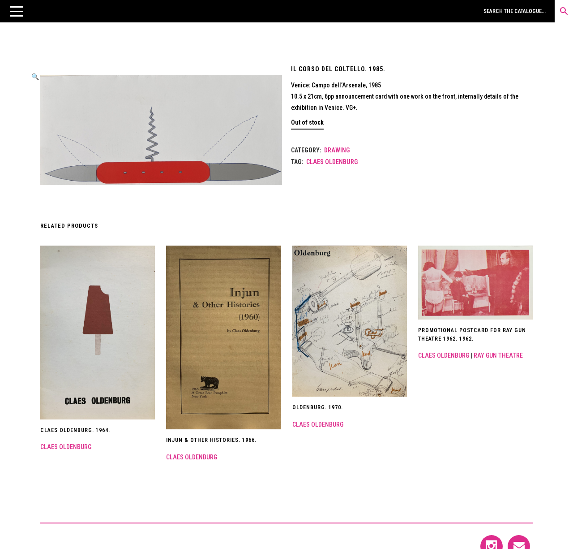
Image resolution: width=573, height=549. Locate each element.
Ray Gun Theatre (498, 355)
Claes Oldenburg (332, 161)
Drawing (337, 150)
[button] (16, 11)
